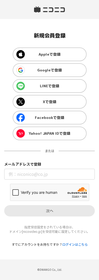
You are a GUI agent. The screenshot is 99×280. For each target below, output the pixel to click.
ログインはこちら (75, 244)
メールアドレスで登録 (22, 164)
